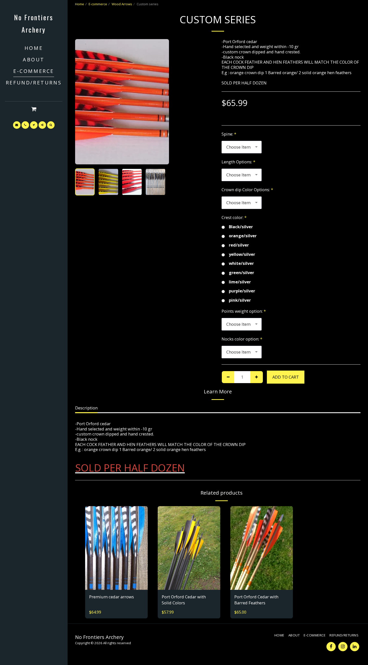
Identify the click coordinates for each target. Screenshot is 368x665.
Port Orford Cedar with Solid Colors (184, 600)
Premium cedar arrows (111, 597)
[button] (33, 109)
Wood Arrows (122, 4)
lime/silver (240, 282)
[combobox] (242, 147)
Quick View (116, 574)
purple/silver (242, 291)
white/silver (241, 263)
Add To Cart (119, 584)
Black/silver (241, 227)
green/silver (241, 272)
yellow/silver (242, 254)
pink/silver (240, 300)
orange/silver (243, 236)
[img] (116, 548)
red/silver (239, 245)
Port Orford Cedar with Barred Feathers (256, 600)
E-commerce (98, 4)
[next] (160, 101)
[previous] (83, 101)
